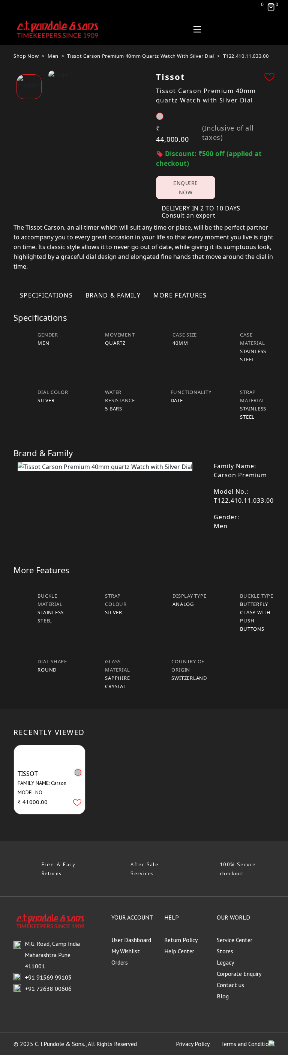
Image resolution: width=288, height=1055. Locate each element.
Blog (223, 996)
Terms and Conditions (247, 1043)
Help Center (179, 951)
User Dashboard (131, 940)
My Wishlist (125, 951)
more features (180, 295)
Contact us (230, 985)
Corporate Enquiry (239, 973)
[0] (270, 6)
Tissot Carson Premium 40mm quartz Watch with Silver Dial (140, 56)
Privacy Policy (193, 1043)
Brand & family (113, 295)
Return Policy (181, 940)
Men (53, 56)
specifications (46, 295)
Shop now (26, 56)
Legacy (225, 962)
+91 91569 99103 (48, 977)
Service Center (234, 940)
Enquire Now (185, 187)
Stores (225, 951)
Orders (119, 962)
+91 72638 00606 (48, 988)
